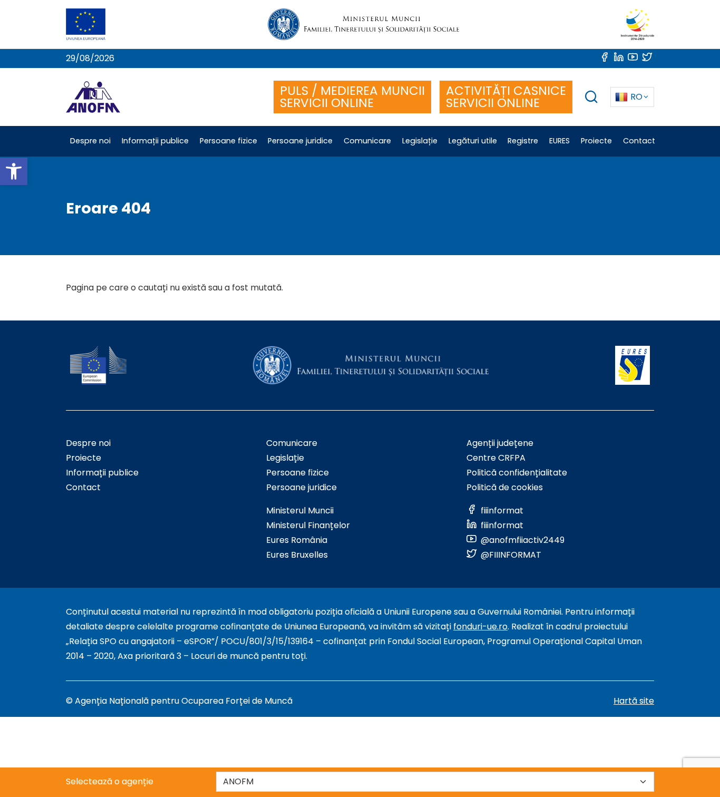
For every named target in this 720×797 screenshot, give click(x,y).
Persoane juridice (301, 487)
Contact (83, 487)
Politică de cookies (504, 487)
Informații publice (102, 472)
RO (636, 97)
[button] (13, 171)
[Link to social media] (605, 58)
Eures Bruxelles (297, 555)
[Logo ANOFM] (93, 97)
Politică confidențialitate (516, 472)
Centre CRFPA (496, 458)
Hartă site (634, 701)
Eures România (296, 540)
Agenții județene (499, 443)
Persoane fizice (297, 472)
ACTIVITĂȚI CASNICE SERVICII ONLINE (506, 96)
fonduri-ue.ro (480, 626)
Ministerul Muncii (300, 510)
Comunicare (291, 443)
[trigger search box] (591, 98)
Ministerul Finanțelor (308, 525)
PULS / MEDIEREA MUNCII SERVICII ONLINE (352, 96)
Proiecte (83, 458)
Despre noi (88, 443)
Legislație (285, 458)
